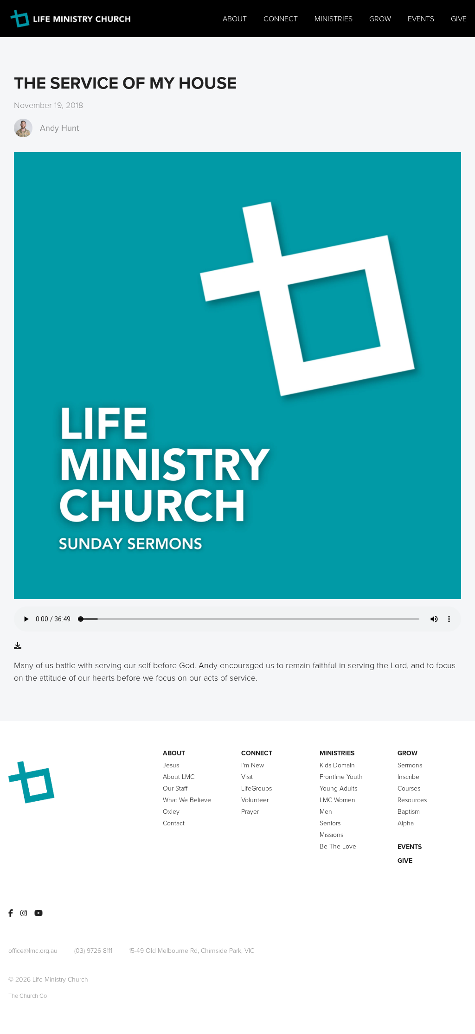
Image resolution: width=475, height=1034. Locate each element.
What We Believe (187, 799)
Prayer (250, 811)
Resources (412, 799)
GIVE (405, 860)
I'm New (252, 764)
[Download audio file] (17, 645)
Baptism (409, 811)
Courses (409, 788)
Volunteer (255, 799)
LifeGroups (256, 788)
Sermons (410, 764)
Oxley (171, 811)
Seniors (330, 822)
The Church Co (27, 995)
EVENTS (410, 846)
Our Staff (175, 788)
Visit (247, 776)
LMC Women (337, 799)
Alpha (406, 822)
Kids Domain (337, 764)
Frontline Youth (341, 776)
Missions (331, 834)
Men (326, 811)
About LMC (178, 776)
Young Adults (338, 788)
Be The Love (338, 846)
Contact (174, 822)
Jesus (171, 764)
